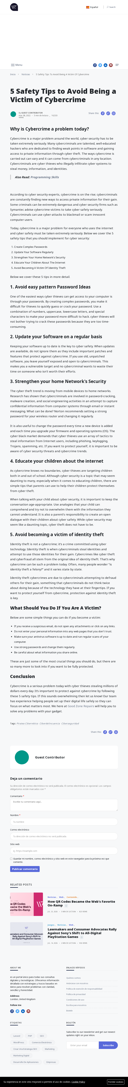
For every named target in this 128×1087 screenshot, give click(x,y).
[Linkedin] (105, 65)
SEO (42, 1035)
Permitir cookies (115, 1081)
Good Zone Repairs (81, 706)
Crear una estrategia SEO (25, 1049)
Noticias (26, 74)
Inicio (13, 74)
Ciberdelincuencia (49, 723)
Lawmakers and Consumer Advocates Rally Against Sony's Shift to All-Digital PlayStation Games (82, 933)
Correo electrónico (19, 829)
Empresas (51, 1062)
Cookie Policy (78, 1081)
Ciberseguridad (70, 723)
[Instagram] (111, 65)
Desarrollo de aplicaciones (26, 1062)
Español (93, 7)
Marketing (49, 1049)
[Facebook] (95, 65)
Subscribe (108, 1045)
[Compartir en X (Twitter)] (108, 113)
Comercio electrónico (42, 1042)
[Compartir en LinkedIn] (114, 113)
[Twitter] (100, 65)
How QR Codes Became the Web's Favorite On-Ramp (81, 903)
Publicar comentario (25, 869)
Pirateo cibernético (27, 723)
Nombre (14, 815)
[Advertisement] (64, 37)
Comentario (16, 796)
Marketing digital (21, 1055)
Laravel (16, 1035)
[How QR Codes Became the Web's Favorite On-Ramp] (26, 904)
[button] (17, 65)
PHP (30, 1035)
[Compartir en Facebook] (103, 113)
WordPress (18, 1042)
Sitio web (15, 844)
